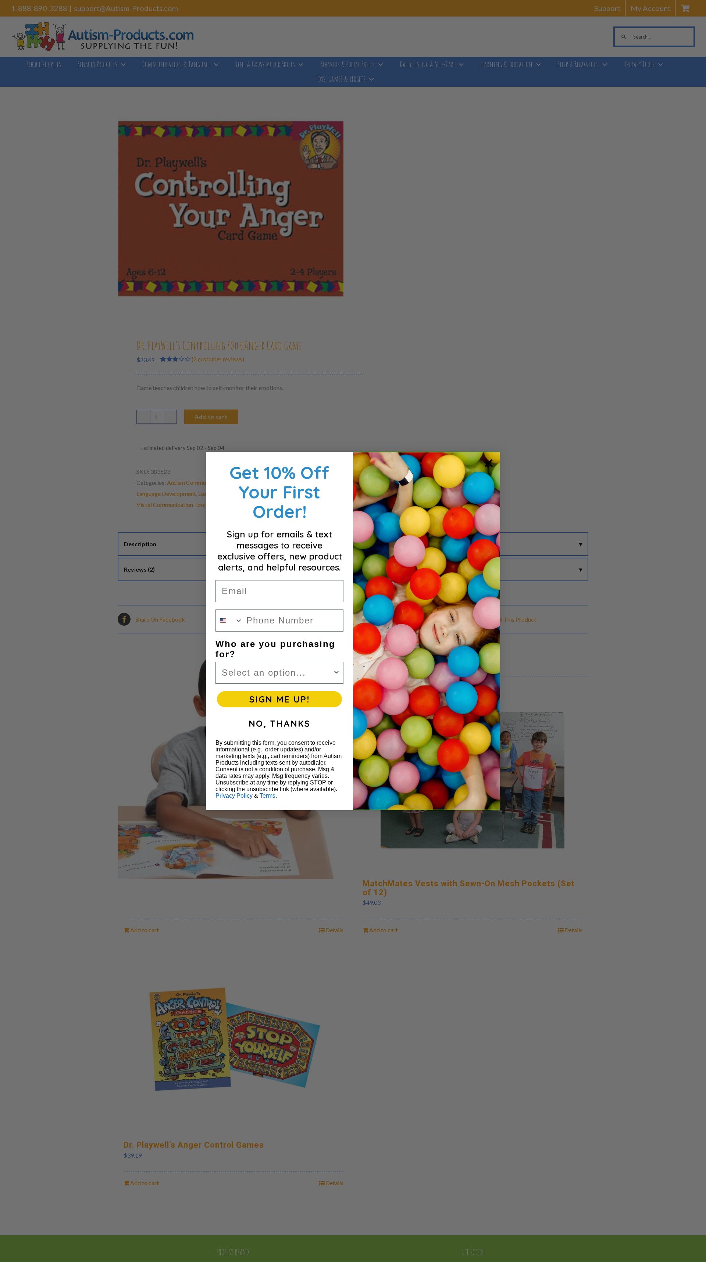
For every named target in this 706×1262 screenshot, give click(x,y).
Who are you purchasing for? (275, 649)
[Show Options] (336, 672)
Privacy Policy (234, 796)
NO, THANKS (279, 723)
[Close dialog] (488, 463)
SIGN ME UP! (279, 699)
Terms (267, 796)
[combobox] (229, 620)
